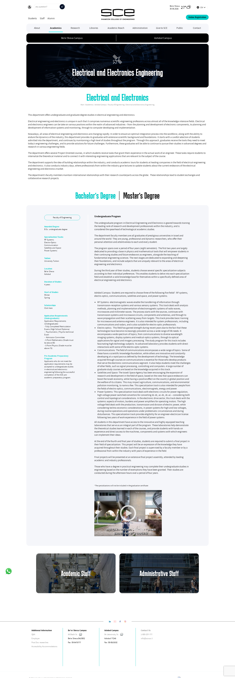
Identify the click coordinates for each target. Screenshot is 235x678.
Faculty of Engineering (62, 217)
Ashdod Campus (163, 38)
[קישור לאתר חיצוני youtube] (115, 621)
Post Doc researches (39, 642)
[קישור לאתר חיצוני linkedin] (110, 621)
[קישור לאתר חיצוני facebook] (120, 621)
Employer (35, 638)
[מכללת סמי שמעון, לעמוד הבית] (117, 12)
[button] (29, 7)
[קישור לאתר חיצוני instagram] (125, 621)
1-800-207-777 (146, 634)
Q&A (33, 634)
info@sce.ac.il (147, 638)
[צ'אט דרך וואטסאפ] (8, 571)
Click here (48, 308)
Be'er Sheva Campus (72, 38)
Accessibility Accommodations (44, 646)
